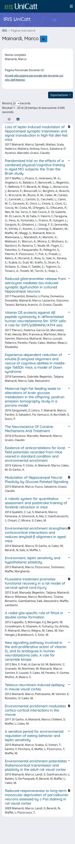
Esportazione (59, 95)
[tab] (9, 119)
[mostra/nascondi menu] (71, 6)
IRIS (4, 30)
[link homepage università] (21, 6)
